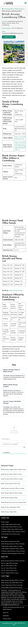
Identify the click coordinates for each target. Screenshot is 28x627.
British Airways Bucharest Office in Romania (13, 544)
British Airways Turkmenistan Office (10, 507)
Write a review (9, 37)
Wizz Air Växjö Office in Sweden (9, 563)
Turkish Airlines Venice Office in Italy (10, 524)
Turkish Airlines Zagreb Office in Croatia (11, 546)
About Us (5, 612)
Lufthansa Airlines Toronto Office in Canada (13, 531)
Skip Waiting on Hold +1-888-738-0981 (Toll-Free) (14, 624)
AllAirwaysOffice (9, 9)
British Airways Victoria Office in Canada (12, 479)
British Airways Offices (16, 290)
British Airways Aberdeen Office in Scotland (12, 580)
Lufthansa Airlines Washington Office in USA (13, 553)
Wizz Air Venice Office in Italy (9, 565)
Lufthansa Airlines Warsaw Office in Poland (13, 551)
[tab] (25, 3)
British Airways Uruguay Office (9, 497)
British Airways (19, 9)
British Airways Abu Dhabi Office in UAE (11, 582)
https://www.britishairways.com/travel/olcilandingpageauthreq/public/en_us (20, 145)
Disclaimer (6, 615)
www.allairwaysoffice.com (14, 607)
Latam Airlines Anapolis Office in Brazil (11, 587)
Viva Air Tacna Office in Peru (9, 568)
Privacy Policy (7, 618)
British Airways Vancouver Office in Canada (12, 488)
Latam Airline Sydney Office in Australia (12, 585)
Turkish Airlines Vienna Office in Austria (11, 527)
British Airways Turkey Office (9, 512)
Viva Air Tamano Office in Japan (10, 573)
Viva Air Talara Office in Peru (9, 570)
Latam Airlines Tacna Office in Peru (10, 534)
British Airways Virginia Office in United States (13, 469)
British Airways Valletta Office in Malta (11, 493)
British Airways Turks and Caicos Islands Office (13, 502)
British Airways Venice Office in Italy (10, 483)
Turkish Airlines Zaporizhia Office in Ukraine (12, 548)
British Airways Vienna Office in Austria (11, 474)
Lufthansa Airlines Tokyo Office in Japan (12, 529)
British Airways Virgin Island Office (10, 541)
